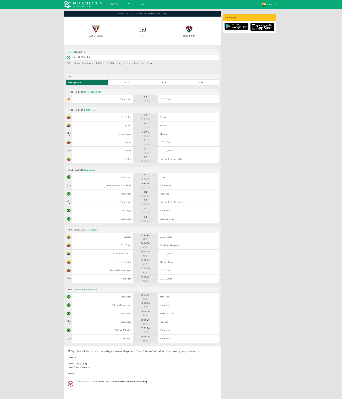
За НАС (71, 373)
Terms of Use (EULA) (77, 363)
